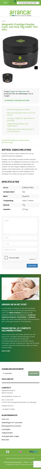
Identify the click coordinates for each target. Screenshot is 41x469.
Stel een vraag (7, 142)
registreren (22, 91)
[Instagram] (24, 379)
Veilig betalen (7, 433)
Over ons (5, 419)
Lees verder (6, 351)
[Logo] (20, 13)
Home (4, 21)
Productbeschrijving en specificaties (15, 140)
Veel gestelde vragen (10, 436)
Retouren (5, 439)
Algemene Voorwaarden (13, 462)
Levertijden (6, 429)
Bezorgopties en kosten (11, 426)
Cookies (33, 462)
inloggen (12, 91)
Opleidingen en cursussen (12, 422)
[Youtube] (20, 379)
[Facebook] (16, 379)
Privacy (26, 462)
